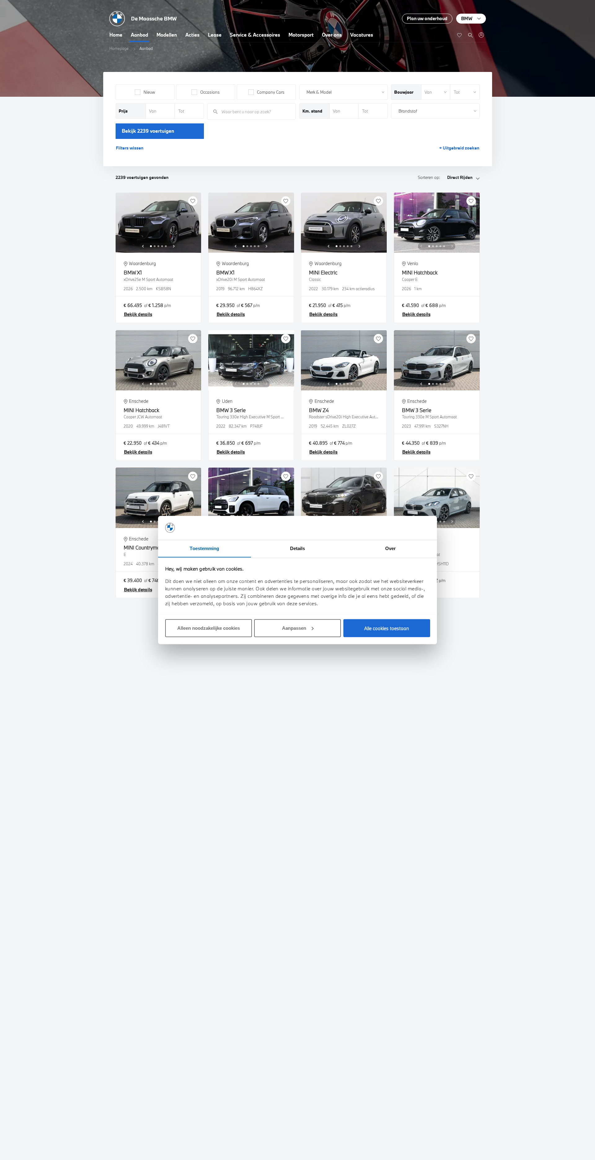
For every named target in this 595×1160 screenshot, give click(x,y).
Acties (192, 35)
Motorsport (301, 35)
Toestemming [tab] (204, 548)
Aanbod (139, 35)
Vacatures (361, 35)
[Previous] (142, 246)
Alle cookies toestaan (386, 628)
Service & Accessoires (255, 35)
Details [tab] (297, 548)
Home (115, 35)
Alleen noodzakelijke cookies (208, 627)
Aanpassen (294, 627)
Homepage (119, 48)
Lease (215, 35)
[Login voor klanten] (481, 34)
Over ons (332, 35)
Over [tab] (390, 548)
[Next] (173, 246)
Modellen (166, 35)
